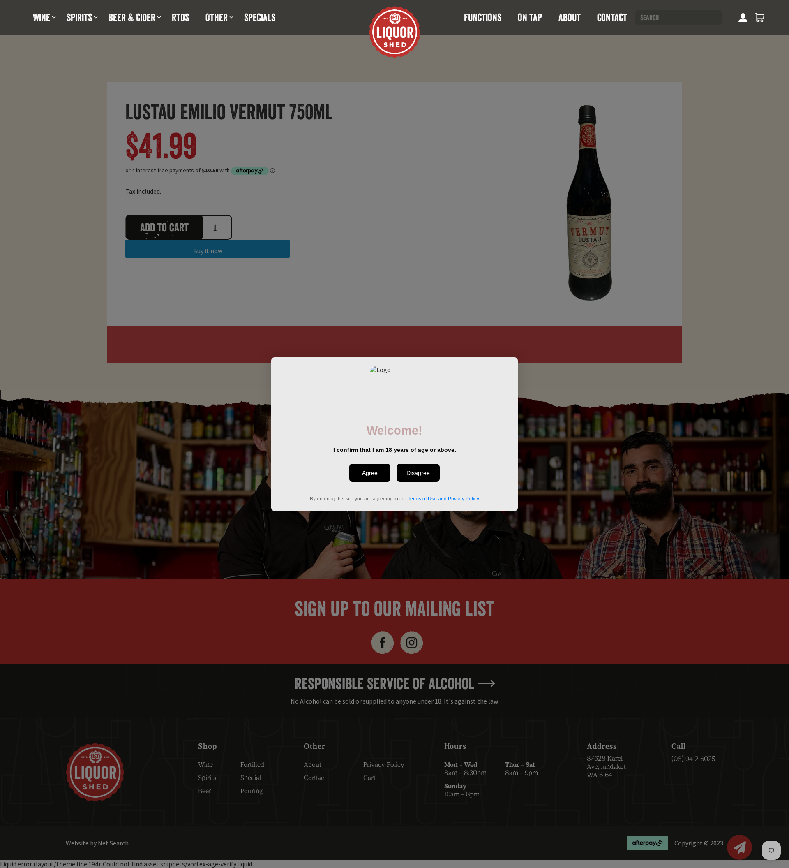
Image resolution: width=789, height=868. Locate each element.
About (569, 17)
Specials (259, 17)
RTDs (180, 17)
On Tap (530, 17)
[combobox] (678, 17)
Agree (370, 473)
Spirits (79, 17)
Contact (612, 17)
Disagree (418, 473)
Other (216, 17)
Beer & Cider (131, 17)
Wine (41, 17)
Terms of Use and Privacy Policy (443, 498)
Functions (482, 17)
